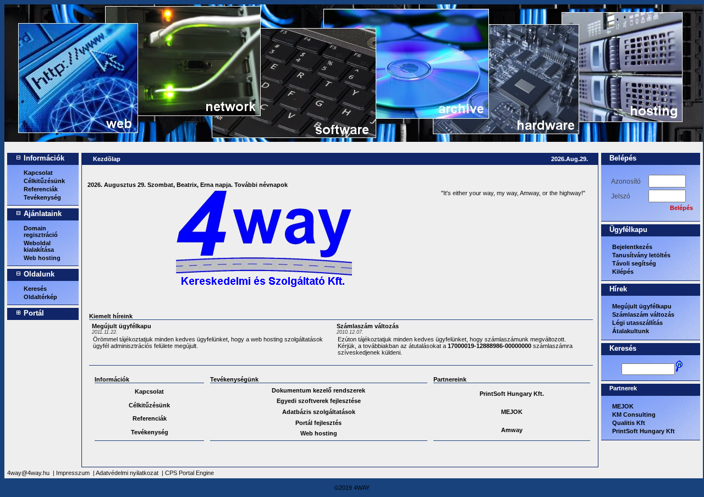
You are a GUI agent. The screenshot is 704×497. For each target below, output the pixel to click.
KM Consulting (634, 414)
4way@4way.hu (28, 473)
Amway (511, 430)
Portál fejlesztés (318, 422)
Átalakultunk (630, 331)
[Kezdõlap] (44, 87)
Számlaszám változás (368, 326)
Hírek (618, 289)
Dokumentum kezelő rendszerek (318, 390)
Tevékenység (42, 197)
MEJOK (511, 411)
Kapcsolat (38, 172)
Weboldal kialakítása (39, 246)
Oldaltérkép (40, 297)
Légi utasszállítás (637, 322)
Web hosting (42, 258)
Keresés (35, 288)
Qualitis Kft (628, 422)
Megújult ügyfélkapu (121, 326)
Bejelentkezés (632, 247)
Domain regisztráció (41, 231)
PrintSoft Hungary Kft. (512, 393)
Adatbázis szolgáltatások (318, 411)
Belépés (681, 208)
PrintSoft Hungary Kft (643, 431)
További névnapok (261, 184)
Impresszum (73, 473)
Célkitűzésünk (44, 181)
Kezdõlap (106, 159)
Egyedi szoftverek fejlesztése (319, 400)
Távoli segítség (634, 263)
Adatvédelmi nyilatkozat (127, 473)
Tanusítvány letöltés (641, 255)
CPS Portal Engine (189, 473)
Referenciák (41, 189)
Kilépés (623, 271)
